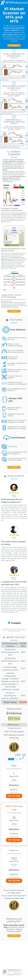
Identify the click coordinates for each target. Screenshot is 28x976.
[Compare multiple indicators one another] (14, 195)
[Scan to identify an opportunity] (14, 70)
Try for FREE (14, 796)
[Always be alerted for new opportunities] (14, 235)
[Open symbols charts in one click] (14, 104)
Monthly (11, 759)
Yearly (16, 759)
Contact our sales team (14, 898)
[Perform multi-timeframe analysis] (14, 137)
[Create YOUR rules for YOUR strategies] (14, 282)
